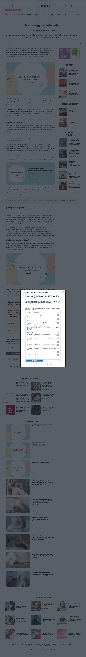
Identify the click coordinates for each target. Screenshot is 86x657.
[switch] (57, 315)
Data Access (43, 364)
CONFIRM (34, 360)
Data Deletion (36, 364)
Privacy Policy (49, 364)
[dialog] (43, 328)
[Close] (63, 292)
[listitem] (43, 312)
